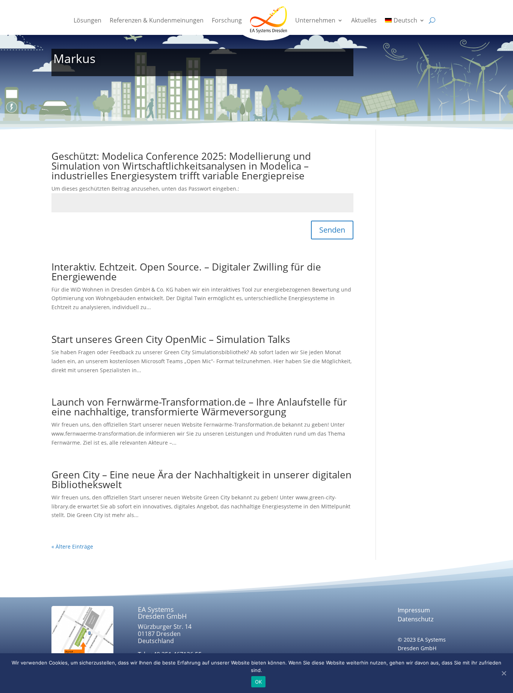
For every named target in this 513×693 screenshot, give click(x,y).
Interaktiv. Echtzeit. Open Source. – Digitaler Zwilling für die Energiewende (186, 271)
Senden (332, 230)
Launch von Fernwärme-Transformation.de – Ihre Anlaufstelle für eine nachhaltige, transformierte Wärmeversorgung (199, 406)
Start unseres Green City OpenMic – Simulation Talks (170, 339)
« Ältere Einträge (72, 546)
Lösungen (87, 20)
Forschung (227, 20)
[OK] (503, 673)
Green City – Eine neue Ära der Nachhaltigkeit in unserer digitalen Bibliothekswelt (201, 479)
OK (258, 682)
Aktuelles (364, 20)
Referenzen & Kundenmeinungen (157, 20)
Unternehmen (315, 20)
